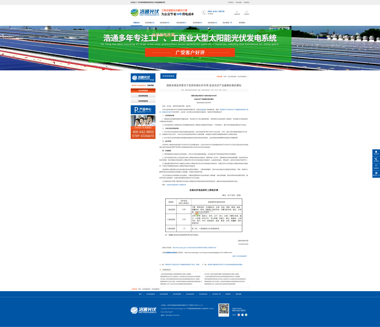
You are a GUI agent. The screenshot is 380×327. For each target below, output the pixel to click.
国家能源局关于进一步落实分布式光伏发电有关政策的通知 (219, 284)
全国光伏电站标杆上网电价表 (176, 185)
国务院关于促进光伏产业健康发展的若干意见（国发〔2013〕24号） (187, 264)
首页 (225, 76)
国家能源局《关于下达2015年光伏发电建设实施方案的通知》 (176, 284)
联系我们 (231, 2)
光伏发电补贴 (143, 96)
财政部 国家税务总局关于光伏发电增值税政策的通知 (225, 264)
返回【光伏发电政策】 (240, 256)
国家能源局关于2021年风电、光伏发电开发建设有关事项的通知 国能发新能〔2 (181, 281)
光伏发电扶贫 (143, 101)
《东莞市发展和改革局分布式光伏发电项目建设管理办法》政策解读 (222, 276)
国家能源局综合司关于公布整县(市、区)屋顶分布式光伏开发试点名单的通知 (180, 276)
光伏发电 (159, 2)
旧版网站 (246, 2)
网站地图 (239, 2)
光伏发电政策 (163, 35)
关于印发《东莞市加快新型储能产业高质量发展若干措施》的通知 (221, 274)
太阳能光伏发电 (191, 90)
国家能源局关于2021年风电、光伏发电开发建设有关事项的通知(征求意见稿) (224, 281)
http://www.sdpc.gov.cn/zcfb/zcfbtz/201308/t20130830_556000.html (194, 247)
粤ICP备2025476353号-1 (173, 315)
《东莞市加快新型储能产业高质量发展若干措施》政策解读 (175, 274)
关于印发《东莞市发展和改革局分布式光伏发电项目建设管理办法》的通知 (180, 279)
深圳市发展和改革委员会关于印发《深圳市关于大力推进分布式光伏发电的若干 (225, 279)
